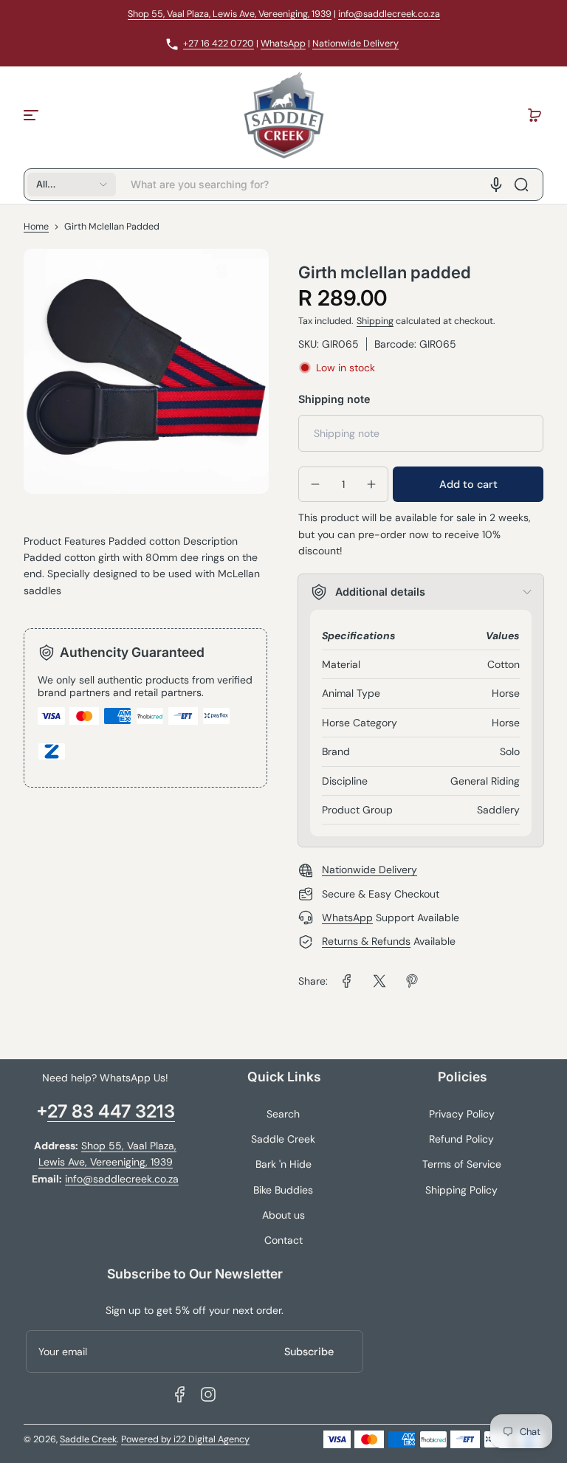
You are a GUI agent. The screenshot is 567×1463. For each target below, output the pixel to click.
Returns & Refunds (366, 941)
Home (36, 227)
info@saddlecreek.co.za (389, 14)
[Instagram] (208, 1394)
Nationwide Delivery (355, 43)
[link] (347, 981)
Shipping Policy (461, 1190)
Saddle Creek (283, 1139)
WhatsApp (283, 43)
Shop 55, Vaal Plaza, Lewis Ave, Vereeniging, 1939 (229, 14)
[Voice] (496, 184)
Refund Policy (461, 1139)
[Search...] (521, 184)
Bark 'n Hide (283, 1164)
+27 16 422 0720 (218, 43)
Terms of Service (461, 1164)
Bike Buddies (283, 1190)
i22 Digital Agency (211, 1439)
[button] (534, 115)
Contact (283, 1240)
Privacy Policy (462, 1114)
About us (283, 1215)
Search (283, 1114)
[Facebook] (180, 1394)
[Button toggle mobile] (32, 115)
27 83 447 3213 (111, 1111)
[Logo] (283, 115)
